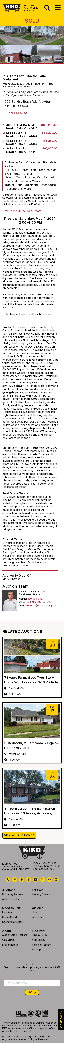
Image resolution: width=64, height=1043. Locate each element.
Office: (22, 602)
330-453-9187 (34, 602)
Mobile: (23, 598)
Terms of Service (41, 944)
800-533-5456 (52, 866)
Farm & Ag (7, 912)
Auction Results (10, 899)
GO (30, 992)
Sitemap (36, 949)
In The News (39, 917)
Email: (22, 605)
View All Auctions (18, 835)
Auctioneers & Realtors (14, 934)
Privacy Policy (39, 934)
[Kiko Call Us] (7, 879)
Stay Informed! (32, 964)
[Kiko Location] (21, 879)
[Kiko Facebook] (28, 879)
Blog (34, 912)
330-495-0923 (35, 598)
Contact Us (8, 939)
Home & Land (9, 917)
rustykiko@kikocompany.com (41, 605)
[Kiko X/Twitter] (42, 879)
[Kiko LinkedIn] (35, 879)
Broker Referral (10, 944)
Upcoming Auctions (12, 894)
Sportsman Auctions (13, 921)
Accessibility (38, 939)
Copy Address (13, 113)
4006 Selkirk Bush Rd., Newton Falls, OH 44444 (26, 104)
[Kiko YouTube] (49, 879)
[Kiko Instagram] (56, 879)
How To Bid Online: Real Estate (21, 211)
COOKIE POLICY (61, 1020)
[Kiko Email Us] (14, 879)
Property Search (41, 894)
